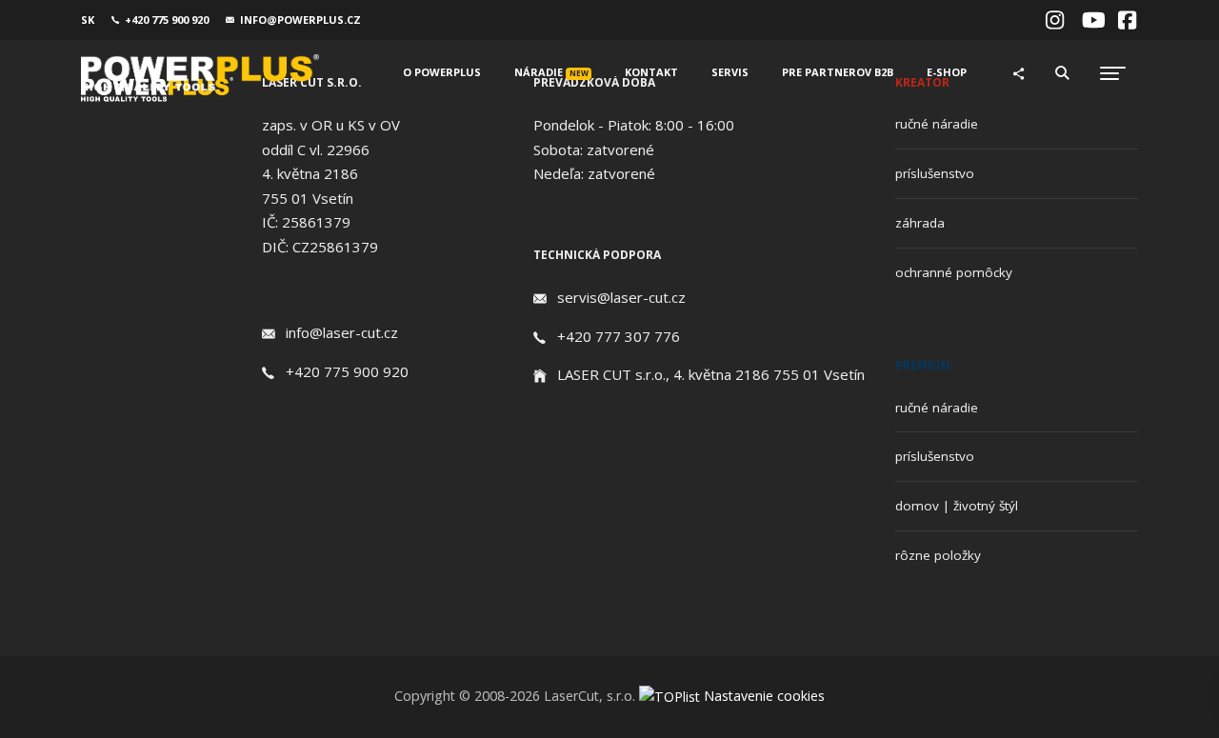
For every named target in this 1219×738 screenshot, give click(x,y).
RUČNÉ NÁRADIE (936, 123)
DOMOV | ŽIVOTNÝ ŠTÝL (956, 505)
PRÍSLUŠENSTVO (934, 173)
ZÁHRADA (920, 222)
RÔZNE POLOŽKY (938, 555)
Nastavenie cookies (764, 696)
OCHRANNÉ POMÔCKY (953, 272)
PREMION (922, 365)
